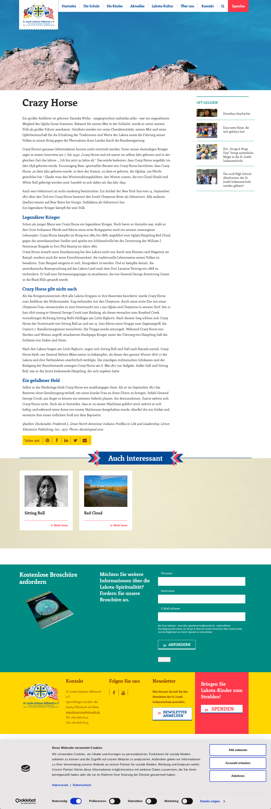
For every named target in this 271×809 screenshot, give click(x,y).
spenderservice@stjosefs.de (83, 712)
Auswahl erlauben (237, 763)
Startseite (69, 6)
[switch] (114, 801)
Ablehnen (238, 776)
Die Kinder (115, 6)
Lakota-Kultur (162, 6)
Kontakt (208, 6)
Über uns (187, 6)
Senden (164, 659)
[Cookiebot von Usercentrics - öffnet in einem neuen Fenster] (25, 801)
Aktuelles (137, 6)
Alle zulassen (238, 750)
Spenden (238, 6)
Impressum (61, 785)
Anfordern (179, 645)
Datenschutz (82, 785)
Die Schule (91, 6)
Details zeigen (210, 801)
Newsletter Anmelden (175, 714)
